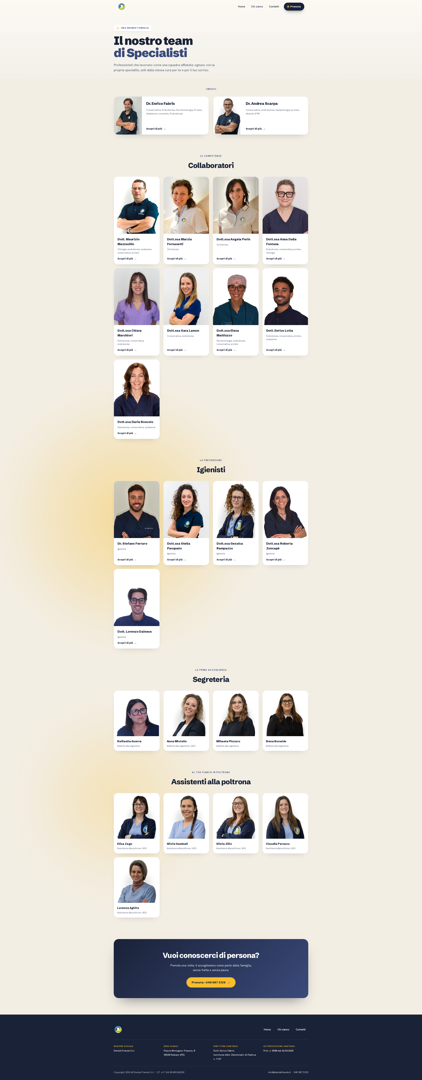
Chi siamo (257, 6)
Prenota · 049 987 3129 (211, 982)
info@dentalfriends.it (279, 1072)
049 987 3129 (301, 1072)
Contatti (274, 6)
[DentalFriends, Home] (122, 7)
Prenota (295, 6)
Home (241, 6)
